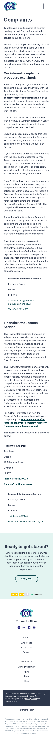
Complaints (26, 647)
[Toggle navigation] (46, 6)
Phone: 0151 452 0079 (16, 478)
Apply (26, 671)
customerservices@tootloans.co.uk (24, 97)
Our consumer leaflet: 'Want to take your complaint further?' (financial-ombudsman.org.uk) (25, 422)
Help (26, 681)
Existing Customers (27, 666)
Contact (26, 652)
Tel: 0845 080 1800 (18, 516)
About (26, 676)
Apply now (26, 578)
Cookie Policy (11, 701)
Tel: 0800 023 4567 (18, 309)
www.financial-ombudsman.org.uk (25, 521)
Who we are (26, 642)
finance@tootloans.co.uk (18, 484)
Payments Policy (26, 709)
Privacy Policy (31, 699)
